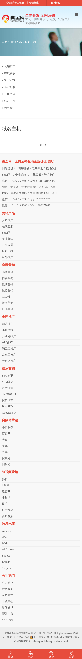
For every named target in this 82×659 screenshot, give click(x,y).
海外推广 (9, 108)
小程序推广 (9, 330)
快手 (5, 503)
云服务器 (9, 94)
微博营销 (7, 284)
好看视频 (7, 510)
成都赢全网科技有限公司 (17, 633)
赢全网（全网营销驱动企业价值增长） (29, 161)
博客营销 (7, 278)
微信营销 (7, 290)
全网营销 (8, 264)
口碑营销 (7, 309)
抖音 (5, 479)
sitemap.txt (50, 641)
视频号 (6, 491)
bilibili (6, 485)
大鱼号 (6, 439)
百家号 (6, 433)
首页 (5, 42)
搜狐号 (6, 458)
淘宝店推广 (9, 348)
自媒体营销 (10, 420)
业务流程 (7, 619)
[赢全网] (13, 18)
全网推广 (8, 316)
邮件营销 (7, 272)
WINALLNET (41, 633)
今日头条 (7, 427)
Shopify (6, 568)
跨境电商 (8, 523)
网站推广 (7, 323)
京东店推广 (9, 354)
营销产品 (16, 42)
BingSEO (7, 406)
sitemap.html (62, 641)
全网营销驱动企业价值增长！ (24, 2)
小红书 (6, 497)
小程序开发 (22, 168)
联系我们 (7, 589)
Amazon (6, 531)
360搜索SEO (9, 394)
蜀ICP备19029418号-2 (18, 637)
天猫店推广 (9, 360)
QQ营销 (7, 296)
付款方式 (7, 595)
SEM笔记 (7, 381)
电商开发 (37, 168)
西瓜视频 (7, 516)
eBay (5, 537)
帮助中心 (7, 613)
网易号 (6, 464)
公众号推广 (9, 336)
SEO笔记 (7, 375)
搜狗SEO (7, 400)
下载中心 (7, 601)
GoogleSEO (9, 412)
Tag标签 (55, 2)
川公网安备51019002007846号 (49, 637)
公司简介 (7, 582)
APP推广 (7, 342)
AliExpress (8, 549)
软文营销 (7, 302)
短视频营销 (10, 472)
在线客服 (9, 73)
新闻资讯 (7, 607)
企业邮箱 (9, 87)
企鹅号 (6, 445)
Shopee (6, 555)
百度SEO (7, 388)
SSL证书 (9, 80)
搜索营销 (8, 368)
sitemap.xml (39, 641)
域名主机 (30, 42)
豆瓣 (5, 452)
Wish (5, 543)
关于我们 (8, 575)
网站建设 (7, 168)
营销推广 (9, 66)
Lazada (6, 561)
